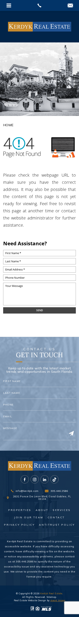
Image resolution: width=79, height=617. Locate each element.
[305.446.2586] (39, 5)
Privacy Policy (19, 525)
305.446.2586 (24, 561)
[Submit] (71, 433)
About (42, 510)
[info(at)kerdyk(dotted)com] (70, 5)
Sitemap (51, 597)
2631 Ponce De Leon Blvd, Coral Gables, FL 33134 (42, 497)
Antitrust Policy (57, 525)
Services (62, 510)
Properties (19, 510)
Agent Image (57, 600)
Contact (56, 517)
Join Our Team (28, 517)
